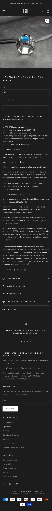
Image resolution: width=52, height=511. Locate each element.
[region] (26, 330)
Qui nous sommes (10, 460)
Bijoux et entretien (10, 476)
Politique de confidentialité (13, 447)
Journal (5, 472)
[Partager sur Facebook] (14, 270)
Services (6, 439)
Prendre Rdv (7, 464)
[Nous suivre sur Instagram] (10, 484)
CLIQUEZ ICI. (21, 202)
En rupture (26, 108)
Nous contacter (9, 423)
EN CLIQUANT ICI (15, 119)
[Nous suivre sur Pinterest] (17, 484)
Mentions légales (9, 443)
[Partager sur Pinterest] (21, 270)
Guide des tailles (9, 468)
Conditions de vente (11, 435)
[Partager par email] (25, 270)
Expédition (7, 427)
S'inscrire (10, 409)
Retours (6, 431)
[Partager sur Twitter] (18, 270)
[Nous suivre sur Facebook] (4, 484)
